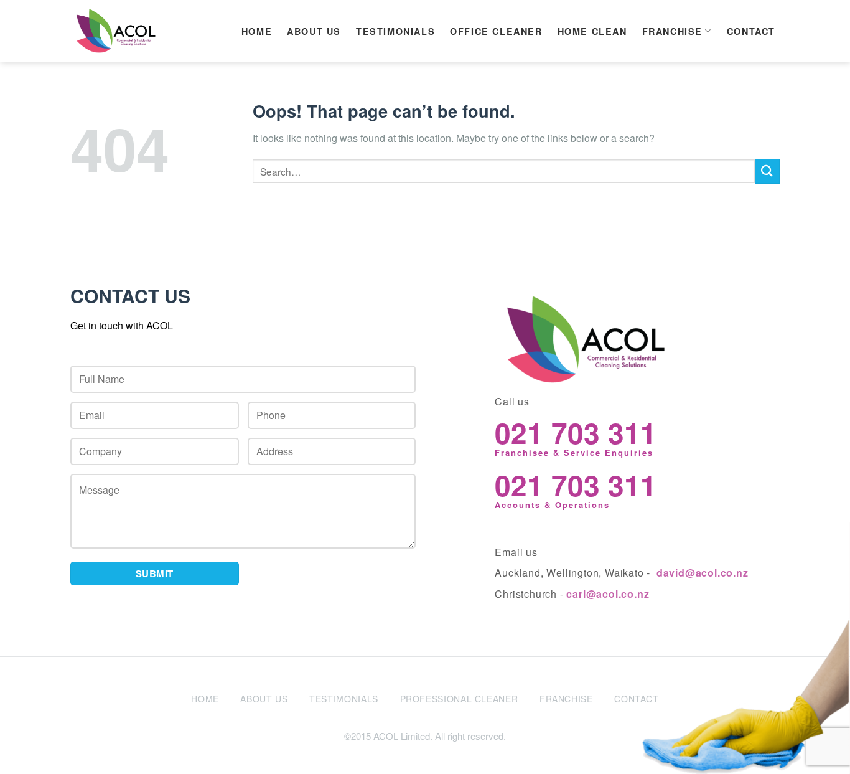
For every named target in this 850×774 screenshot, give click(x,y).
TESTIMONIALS (395, 31)
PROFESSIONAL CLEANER (459, 698)
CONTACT (751, 31)
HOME (256, 31)
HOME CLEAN (592, 31)
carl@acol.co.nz (607, 594)
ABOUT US (314, 31)
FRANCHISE (672, 31)
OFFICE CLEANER (496, 31)
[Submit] (767, 171)
